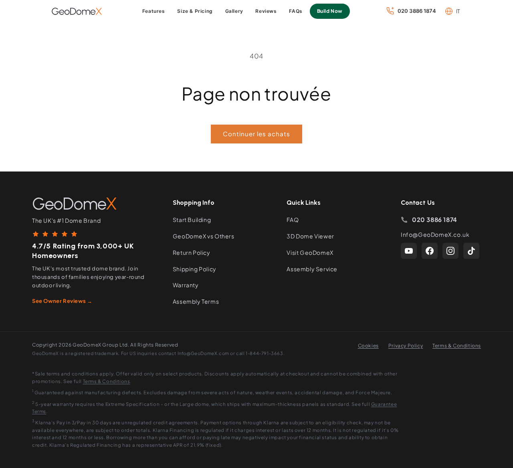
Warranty (186, 284)
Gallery (234, 11)
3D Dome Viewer (310, 236)
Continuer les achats (256, 133)
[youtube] (409, 251)
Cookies (368, 346)
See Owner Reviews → (62, 301)
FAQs (295, 11)
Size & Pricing (194, 11)
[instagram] (450, 251)
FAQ (293, 219)
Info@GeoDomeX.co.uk (435, 234)
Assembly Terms (196, 301)
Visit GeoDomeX (310, 252)
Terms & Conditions (456, 346)
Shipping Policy (194, 268)
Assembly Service (312, 268)
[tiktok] (471, 251)
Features (153, 11)
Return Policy (191, 252)
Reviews (266, 11)
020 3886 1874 (434, 219)
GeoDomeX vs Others (203, 236)
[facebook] (430, 251)
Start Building (192, 219)
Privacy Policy (405, 346)
